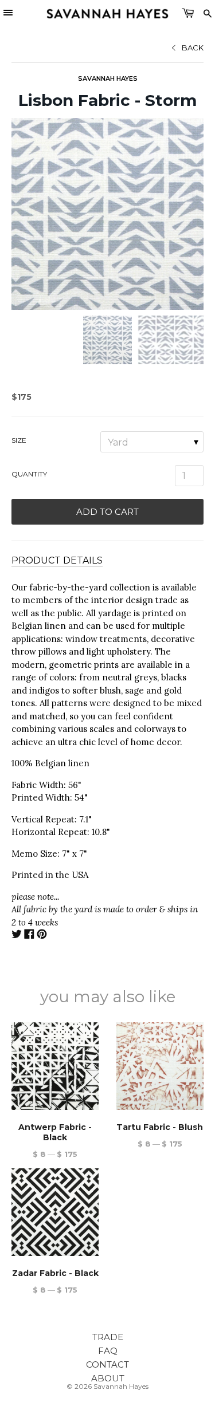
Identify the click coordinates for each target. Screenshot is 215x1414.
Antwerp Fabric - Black (55, 1132)
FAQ (108, 1350)
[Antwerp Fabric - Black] (55, 1065)
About (107, 1378)
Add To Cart (107, 511)
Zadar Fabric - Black (55, 1273)
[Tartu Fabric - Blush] (160, 1065)
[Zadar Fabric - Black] (55, 1211)
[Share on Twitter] (16, 935)
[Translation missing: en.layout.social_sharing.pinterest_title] (42, 935)
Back (193, 47)
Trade (107, 1337)
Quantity (29, 474)
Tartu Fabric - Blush (159, 1127)
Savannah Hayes (108, 78)
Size (18, 440)
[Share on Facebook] (29, 935)
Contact (107, 1364)
